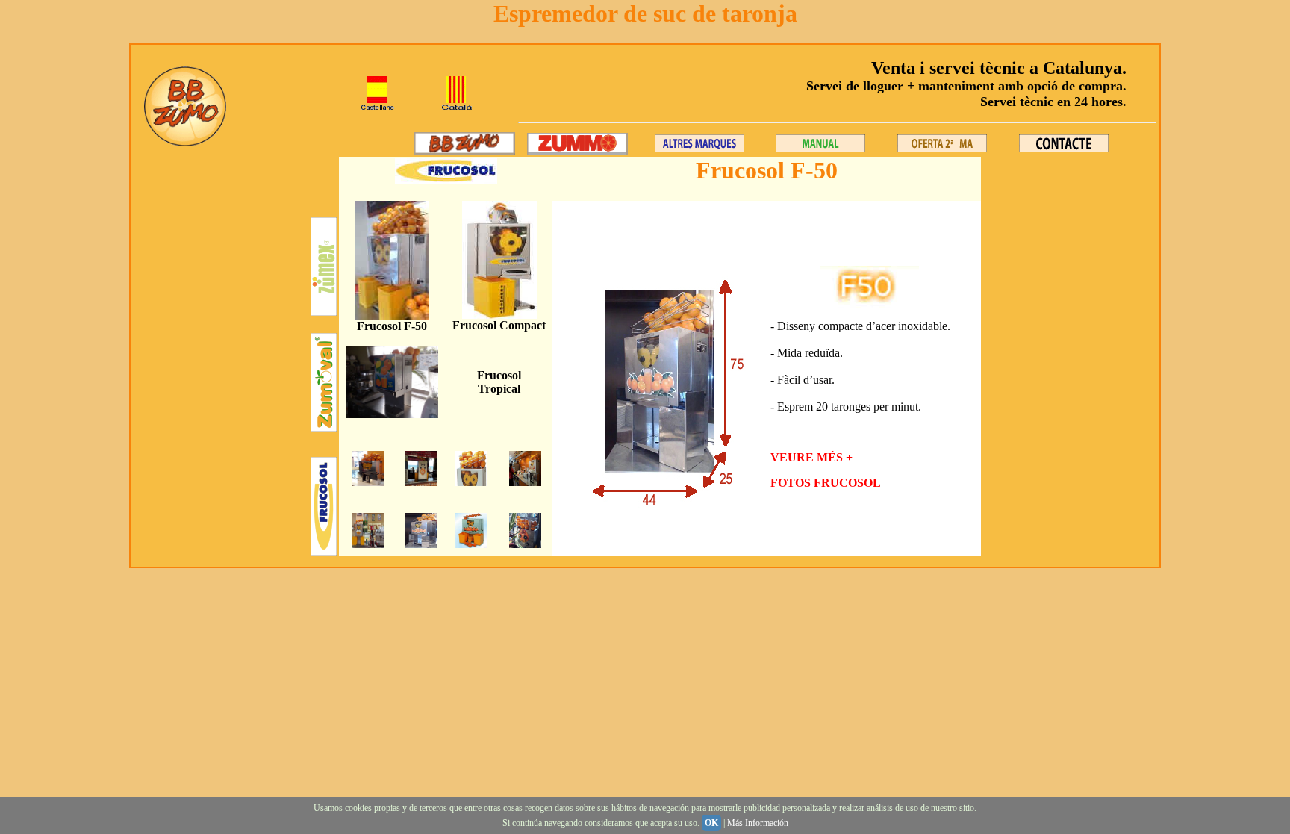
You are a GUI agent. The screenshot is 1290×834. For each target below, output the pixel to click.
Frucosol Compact (499, 325)
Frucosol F (384, 326)
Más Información (757, 823)
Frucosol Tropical (499, 382)
